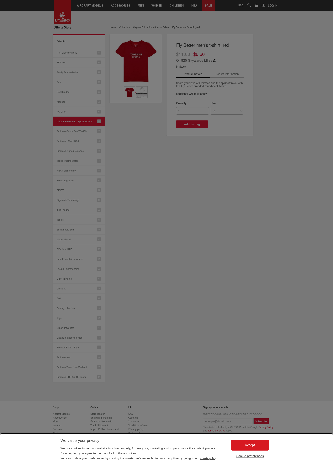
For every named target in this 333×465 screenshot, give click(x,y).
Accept (250, 445)
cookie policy (208, 458)
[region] (166, 449)
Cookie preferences (250, 456)
